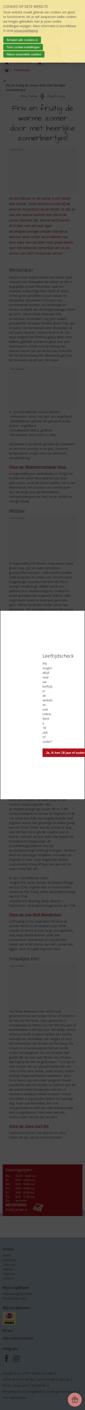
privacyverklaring (26, 30)
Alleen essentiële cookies (24, 54)
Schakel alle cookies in (22, 40)
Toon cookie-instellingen (23, 47)
